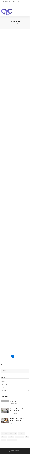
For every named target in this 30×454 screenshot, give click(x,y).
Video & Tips (15, 390)
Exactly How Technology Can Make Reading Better (12, 257)
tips (27, 436)
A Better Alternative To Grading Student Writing (14, 154)
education (21, 433)
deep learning (13, 433)
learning (11, 436)
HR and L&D (15, 384)
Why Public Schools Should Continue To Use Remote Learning (14, 279)
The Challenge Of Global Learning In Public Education (13, 235)
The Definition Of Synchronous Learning (14, 299)
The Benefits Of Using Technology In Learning (13, 339)
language (4, 436)
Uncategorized (15, 387)
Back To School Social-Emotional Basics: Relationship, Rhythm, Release (14, 214)
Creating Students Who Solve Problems (13, 318)
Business (15, 381)
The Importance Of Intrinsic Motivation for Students (14, 116)
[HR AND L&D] (5, 418)
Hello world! (6, 40)
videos (3, 440)
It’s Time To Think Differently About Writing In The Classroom (13, 192)
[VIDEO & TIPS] (5, 408)
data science (4, 433)
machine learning (19, 436)
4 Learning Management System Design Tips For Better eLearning (13, 77)
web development (12, 440)
